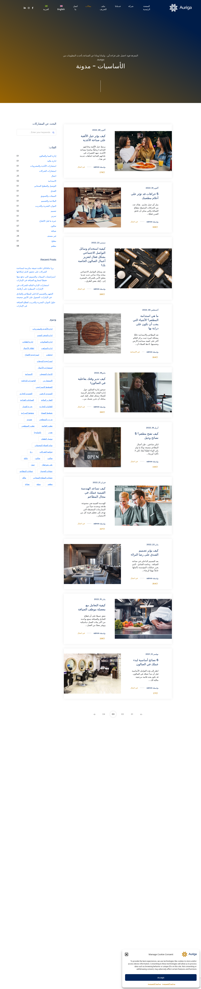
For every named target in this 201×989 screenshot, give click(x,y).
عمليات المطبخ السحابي (43, 477)
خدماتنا (118, 6)
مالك (24, 477)
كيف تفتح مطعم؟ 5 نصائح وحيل (146, 436)
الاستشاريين (48, 380)
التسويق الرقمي (46, 393)
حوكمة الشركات (46, 451)
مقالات (88, 6)
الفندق (53, 190)
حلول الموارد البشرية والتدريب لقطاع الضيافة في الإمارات (36, 304)
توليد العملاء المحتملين (44, 445)
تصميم (53, 210)
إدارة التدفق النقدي (45, 335)
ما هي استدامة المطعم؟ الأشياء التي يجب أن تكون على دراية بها (145, 322)
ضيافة (53, 230)
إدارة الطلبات (27, 341)
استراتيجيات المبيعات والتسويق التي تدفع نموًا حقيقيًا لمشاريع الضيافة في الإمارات (36, 278)
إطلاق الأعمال (28, 348)
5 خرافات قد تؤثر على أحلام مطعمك (144, 196)
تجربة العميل (27, 406)
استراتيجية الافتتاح (32, 354)
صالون (53, 225)
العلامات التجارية (46, 406)
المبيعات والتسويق (48, 195)
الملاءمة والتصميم (48, 200)
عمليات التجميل (46, 471)
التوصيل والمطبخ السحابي (45, 185)
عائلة (26, 458)
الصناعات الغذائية (27, 400)
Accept (160, 977)
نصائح (27, 484)
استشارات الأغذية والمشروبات (43, 165)
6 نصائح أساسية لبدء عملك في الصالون (145, 662)
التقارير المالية (47, 400)
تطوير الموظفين (28, 426)
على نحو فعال (47, 464)
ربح (31, 451)
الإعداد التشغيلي (46, 374)
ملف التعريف (103, 8)
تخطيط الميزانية (27, 413)
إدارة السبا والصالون (47, 155)
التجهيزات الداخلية (28, 380)
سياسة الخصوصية (168, 984)
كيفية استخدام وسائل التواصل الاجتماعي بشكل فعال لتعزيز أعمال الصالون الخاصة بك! (91, 257)
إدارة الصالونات (46, 341)
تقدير (50, 432)
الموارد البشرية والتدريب (45, 205)
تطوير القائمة (47, 426)
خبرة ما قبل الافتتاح (47, 220)
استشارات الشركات (47, 170)
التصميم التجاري (26, 393)
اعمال (80, 167)
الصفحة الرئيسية (146, 8)
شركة (130, 6)
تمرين (53, 215)
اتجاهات (49, 354)
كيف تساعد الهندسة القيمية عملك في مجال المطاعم (93, 492)
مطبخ (54, 240)
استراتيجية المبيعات (45, 361)
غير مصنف (51, 235)
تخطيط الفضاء (47, 413)
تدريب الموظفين (46, 419)
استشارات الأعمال (45, 367)
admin (96, 167)
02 (122, 714)
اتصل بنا (75, 8)
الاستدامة (133, 352)
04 (103, 714)
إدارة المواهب (47, 348)
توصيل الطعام (47, 438)
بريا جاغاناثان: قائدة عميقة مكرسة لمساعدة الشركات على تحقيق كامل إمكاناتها (35, 270)
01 (132, 714)
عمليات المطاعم (26, 471)
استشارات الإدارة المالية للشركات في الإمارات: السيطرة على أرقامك (33, 287)
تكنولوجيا (37, 432)
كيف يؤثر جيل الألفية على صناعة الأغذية (93, 138)
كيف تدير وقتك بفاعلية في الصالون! (91, 381)
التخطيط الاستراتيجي (44, 387)
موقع (39, 484)
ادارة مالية (51, 160)
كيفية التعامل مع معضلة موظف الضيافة (91, 607)
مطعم (53, 245)
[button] (126, 954)
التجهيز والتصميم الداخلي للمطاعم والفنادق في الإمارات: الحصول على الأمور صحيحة (35, 295)
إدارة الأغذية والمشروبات (43, 328)
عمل (33, 464)
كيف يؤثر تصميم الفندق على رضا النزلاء (144, 552)
